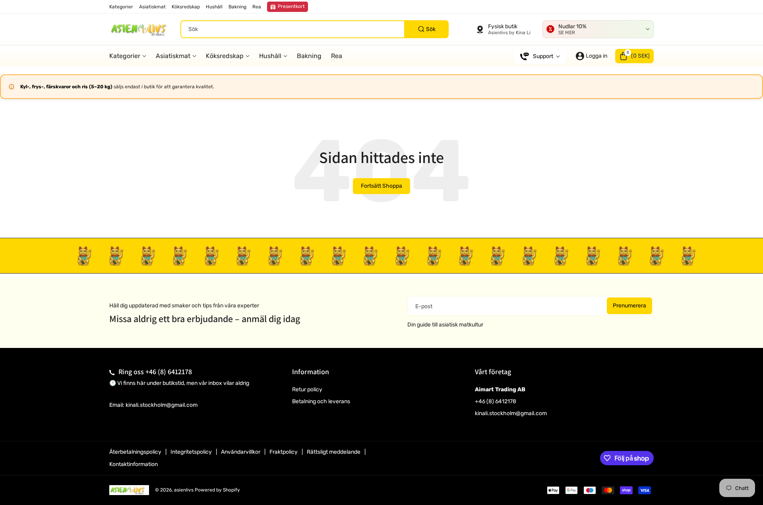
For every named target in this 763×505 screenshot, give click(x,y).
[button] (634, 56)
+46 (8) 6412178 (168, 371)
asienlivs (184, 490)
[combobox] (314, 29)
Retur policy (307, 389)
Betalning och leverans (321, 401)
